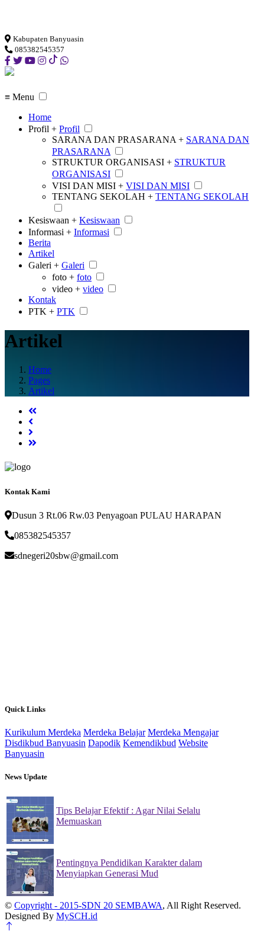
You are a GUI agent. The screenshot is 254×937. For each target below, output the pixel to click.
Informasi (91, 232)
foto (84, 277)
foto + (63, 277)
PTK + (41, 311)
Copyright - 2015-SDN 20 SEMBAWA (88, 905)
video (93, 289)
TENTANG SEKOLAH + (102, 196)
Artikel (41, 253)
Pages (39, 380)
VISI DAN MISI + (87, 186)
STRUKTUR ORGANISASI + (112, 162)
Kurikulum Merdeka (43, 732)
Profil (69, 129)
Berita (39, 243)
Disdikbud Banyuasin (45, 743)
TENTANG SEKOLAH (202, 196)
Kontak (42, 300)
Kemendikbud (149, 743)
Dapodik (104, 743)
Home (39, 117)
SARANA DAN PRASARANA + (118, 140)
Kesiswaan (99, 220)
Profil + (42, 129)
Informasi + (49, 232)
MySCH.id (76, 916)
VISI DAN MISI (158, 186)
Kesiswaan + (52, 220)
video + (66, 289)
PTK (66, 311)
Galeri (72, 265)
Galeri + (43, 265)
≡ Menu (19, 97)
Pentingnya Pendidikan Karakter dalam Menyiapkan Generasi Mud (129, 868)
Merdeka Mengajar (183, 732)
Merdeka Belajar (114, 732)
